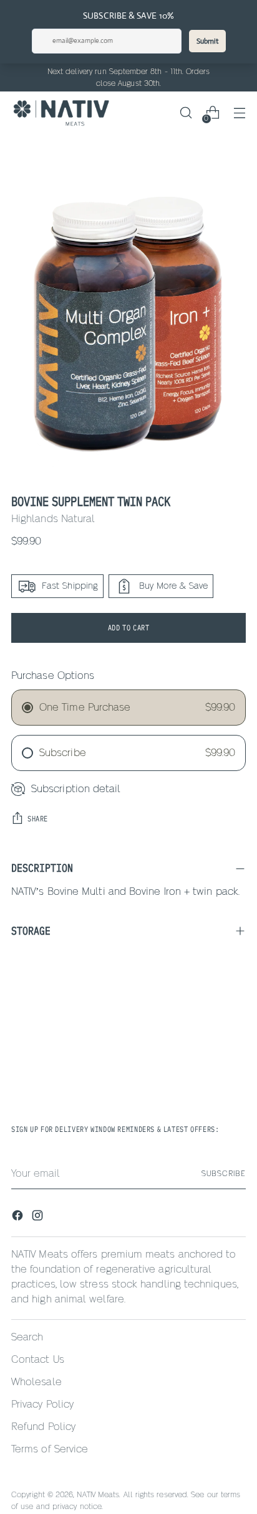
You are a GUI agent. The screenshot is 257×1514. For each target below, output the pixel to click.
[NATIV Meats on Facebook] (18, 1217)
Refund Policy (43, 1426)
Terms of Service (49, 1449)
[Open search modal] (185, 113)
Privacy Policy (42, 1404)
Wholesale (36, 1382)
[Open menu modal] (239, 113)
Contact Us (37, 1359)
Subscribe (223, 1173)
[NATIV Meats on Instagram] (38, 1217)
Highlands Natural (53, 519)
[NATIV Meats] (61, 112)
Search (27, 1337)
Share (37, 819)
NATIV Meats (98, 1494)
